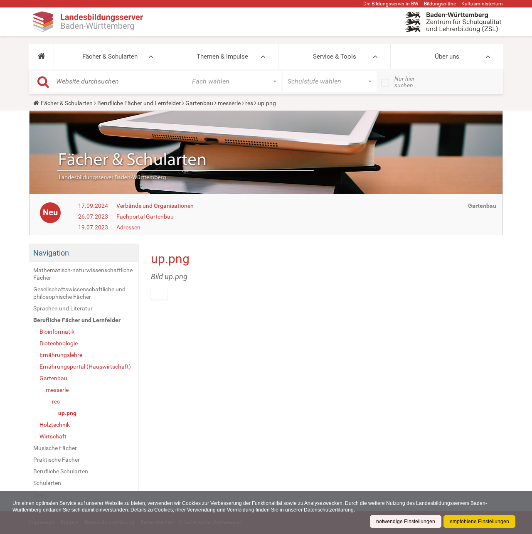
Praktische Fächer (56, 459)
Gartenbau (199, 103)
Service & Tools (334, 56)
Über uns (447, 56)
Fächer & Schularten (110, 56)
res (249, 103)
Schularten (47, 483)
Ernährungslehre (60, 355)
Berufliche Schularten (60, 471)
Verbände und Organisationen (155, 205)
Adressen (128, 227)
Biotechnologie (58, 343)
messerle (229, 103)
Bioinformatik (56, 331)
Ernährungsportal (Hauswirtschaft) (85, 366)
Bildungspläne (440, 4)
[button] (41, 56)
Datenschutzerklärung (329, 510)
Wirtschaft (52, 436)
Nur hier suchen (404, 82)
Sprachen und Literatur (63, 308)
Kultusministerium (482, 4)
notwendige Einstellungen (405, 521)
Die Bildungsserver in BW (391, 4)
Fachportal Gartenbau (145, 216)
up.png (67, 413)
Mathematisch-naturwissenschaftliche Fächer (83, 274)
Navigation (51, 253)
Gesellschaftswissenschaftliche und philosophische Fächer (79, 293)
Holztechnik (54, 424)
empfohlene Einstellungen (479, 521)
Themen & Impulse (222, 56)
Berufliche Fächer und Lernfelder (139, 103)
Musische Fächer (55, 448)
